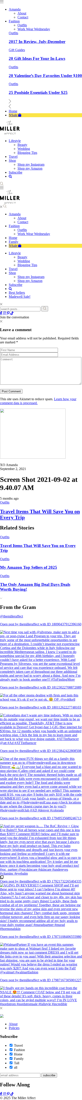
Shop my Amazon (29, 281)
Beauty (22, 257)
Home (13, 238)
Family (13, 242)
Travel (13, 269)
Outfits (13, 33)
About (21, 218)
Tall (16, 1063)
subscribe (49, 1075)
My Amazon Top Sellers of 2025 (28, 567)
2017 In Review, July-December (37, 41)
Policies (14, 1028)
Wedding (23, 261)
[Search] (44, 308)
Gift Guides (17, 50)
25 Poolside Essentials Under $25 (38, 92)
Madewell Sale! (19, 296)
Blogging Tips (27, 265)
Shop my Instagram (30, 277)
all (15, 1067)
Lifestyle (15, 253)
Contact (22, 222)
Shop (12, 273)
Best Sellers (17, 292)
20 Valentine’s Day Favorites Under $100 (45, 75)
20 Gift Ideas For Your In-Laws (37, 58)
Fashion (14, 226)
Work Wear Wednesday (33, 234)
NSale (13, 246)
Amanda (15, 214)
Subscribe (15, 285)
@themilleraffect (11, 616)
